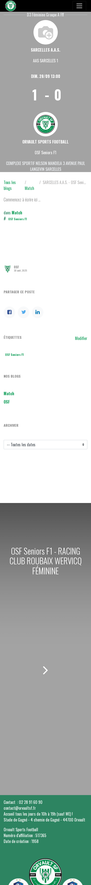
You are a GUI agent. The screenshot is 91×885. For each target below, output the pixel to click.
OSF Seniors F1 (17, 219)
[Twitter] (23, 312)
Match (29, 188)
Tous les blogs (10, 185)
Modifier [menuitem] (81, 338)
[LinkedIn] (37, 312)
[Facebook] (9, 312)
